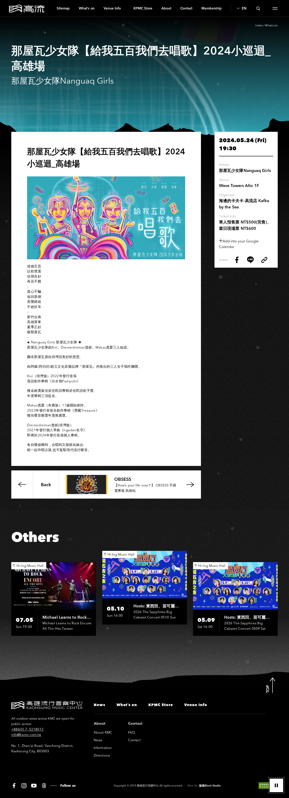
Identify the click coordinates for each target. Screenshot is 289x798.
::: (50, 8)
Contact (186, 8)
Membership (211, 8)
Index (259, 25)
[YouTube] (34, 785)
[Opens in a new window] (236, 259)
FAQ (131, 732)
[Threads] (44, 785)
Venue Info (112, 8)
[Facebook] (14, 785)
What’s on (86, 8)
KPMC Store (142, 8)
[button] (276, 785)
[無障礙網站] (268, 785)
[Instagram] (24, 785)
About (166, 8)
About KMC (103, 732)
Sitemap (63, 8)
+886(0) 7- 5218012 (27, 729)
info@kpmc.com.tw (26, 734)
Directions (102, 755)
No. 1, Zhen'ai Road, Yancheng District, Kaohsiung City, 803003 (42, 748)
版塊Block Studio (210, 785)
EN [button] (244, 8)
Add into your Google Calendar (239, 244)
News (99, 704)
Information (103, 748)
